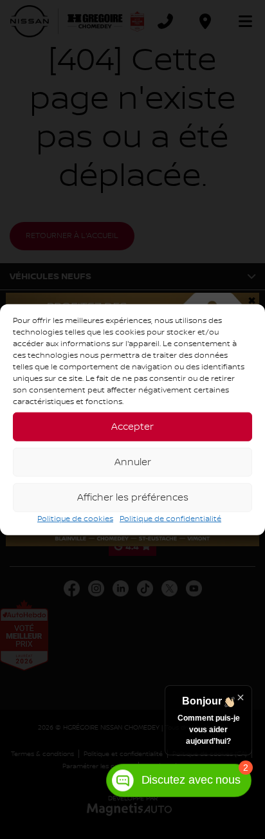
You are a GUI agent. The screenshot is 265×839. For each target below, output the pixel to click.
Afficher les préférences (132, 497)
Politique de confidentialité (170, 519)
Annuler (132, 462)
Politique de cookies (75, 519)
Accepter (132, 426)
